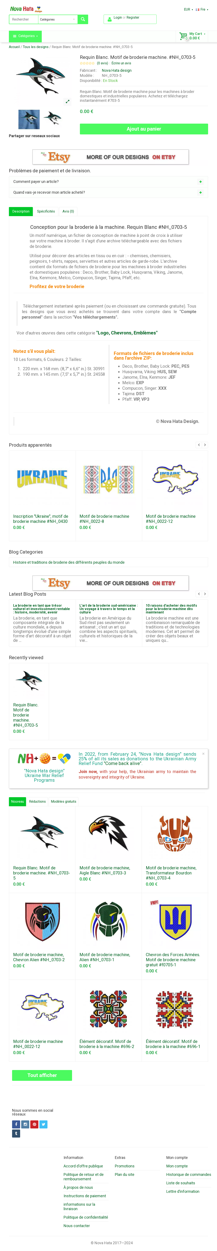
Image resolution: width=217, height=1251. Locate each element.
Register (133, 17)
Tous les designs (36, 47)
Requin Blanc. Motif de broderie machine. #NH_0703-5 (92, 47)
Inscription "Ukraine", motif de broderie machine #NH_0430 (40, 519)
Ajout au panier (144, 129)
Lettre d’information (182, 1191)
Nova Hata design (117, 70)
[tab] (108, 182)
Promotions (125, 1166)
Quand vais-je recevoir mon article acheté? (49, 192)
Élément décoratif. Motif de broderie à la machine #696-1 (173, 1044)
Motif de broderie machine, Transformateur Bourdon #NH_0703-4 (171, 873)
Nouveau (17, 801)
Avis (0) (68, 211)
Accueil (14, 47)
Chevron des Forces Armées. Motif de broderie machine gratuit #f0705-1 (173, 959)
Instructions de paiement (85, 1196)
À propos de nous (78, 1187)
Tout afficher (42, 1075)
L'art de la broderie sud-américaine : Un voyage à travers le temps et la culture (108, 608)
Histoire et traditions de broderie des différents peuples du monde (69, 562)
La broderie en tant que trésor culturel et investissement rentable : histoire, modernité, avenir (41, 608)
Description (20, 211)
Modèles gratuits (63, 801)
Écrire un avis (121, 63)
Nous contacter (77, 1225)
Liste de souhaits (180, 1183)
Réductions (37, 801)
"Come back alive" (122, 763)
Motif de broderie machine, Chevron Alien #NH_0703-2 (39, 957)
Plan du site (124, 1174)
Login (118, 17)
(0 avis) (102, 63)
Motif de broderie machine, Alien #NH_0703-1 (104, 957)
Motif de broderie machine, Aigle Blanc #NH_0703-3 (104, 870)
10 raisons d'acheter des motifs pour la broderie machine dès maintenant (171, 608)
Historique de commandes (188, 1174)
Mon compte (177, 1166)
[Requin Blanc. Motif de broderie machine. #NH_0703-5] (67, 102)
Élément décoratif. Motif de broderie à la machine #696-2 (106, 1044)
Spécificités (46, 211)
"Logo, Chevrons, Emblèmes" (127, 333)
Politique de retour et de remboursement (84, 1176)
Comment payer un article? (36, 181)
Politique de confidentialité (86, 1217)
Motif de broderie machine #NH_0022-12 (171, 519)
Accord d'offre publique (83, 1166)
